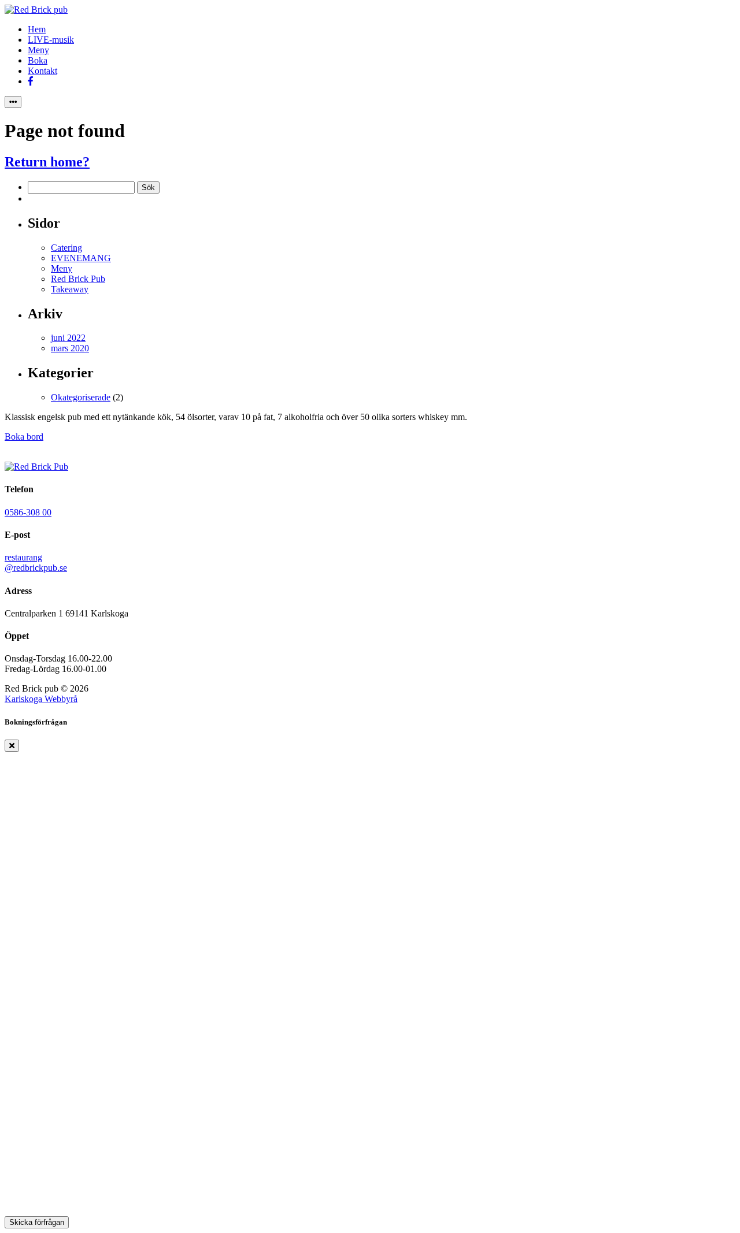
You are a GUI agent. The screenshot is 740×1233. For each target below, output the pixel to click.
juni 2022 (68, 338)
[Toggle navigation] (13, 102)
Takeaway (69, 289)
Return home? (47, 161)
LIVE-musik (51, 39)
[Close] (12, 746)
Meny (38, 50)
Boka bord (24, 436)
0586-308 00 (28, 512)
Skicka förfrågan (36, 1222)
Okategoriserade (80, 397)
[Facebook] (31, 81)
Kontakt (42, 71)
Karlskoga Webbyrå (41, 699)
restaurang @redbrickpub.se (36, 562)
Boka (37, 60)
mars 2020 (70, 348)
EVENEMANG (81, 258)
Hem (37, 29)
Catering (66, 247)
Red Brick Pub (78, 279)
